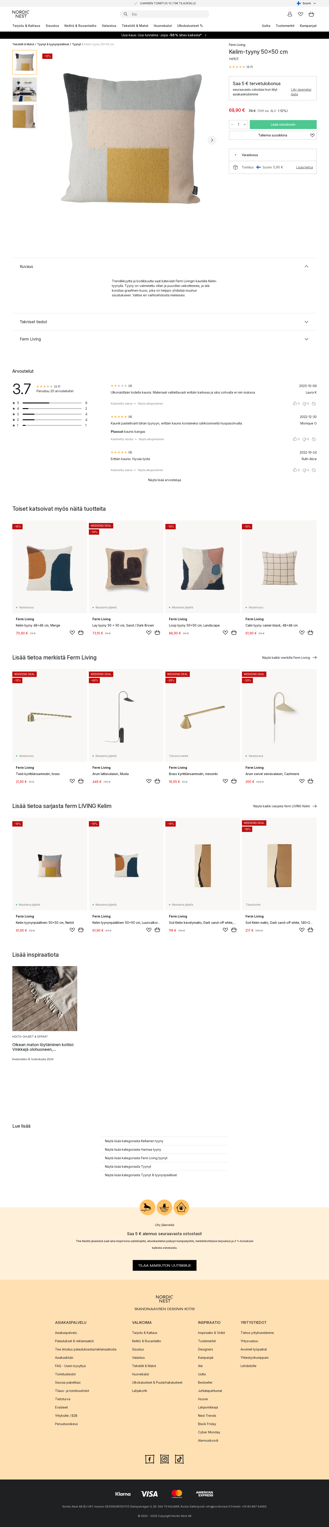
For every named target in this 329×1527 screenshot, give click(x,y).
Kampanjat (308, 26)
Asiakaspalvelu (66, 1332)
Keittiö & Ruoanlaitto (80, 26)
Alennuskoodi (208, 1440)
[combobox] (307, 3)
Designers (205, 1349)
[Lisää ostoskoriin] (80, 632)
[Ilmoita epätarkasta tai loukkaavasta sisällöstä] (314, 403)
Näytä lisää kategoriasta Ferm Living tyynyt (136, 1158)
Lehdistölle (248, 1366)
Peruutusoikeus (66, 1424)
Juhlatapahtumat (210, 1390)
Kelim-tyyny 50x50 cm (99, 44)
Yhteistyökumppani (255, 1357)
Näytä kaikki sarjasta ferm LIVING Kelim (281, 806)
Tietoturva (62, 1399)
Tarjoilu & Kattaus (26, 26)
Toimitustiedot (65, 1374)
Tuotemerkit (285, 26)
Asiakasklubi (64, 1357)
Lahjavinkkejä (208, 1407)
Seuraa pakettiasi (68, 1382)
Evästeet (61, 1407)
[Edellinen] (52, 140)
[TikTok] (179, 1458)
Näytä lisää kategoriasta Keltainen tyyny (134, 1141)
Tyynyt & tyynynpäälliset (53, 44)
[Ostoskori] (311, 14)
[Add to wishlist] (72, 632)
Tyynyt (76, 44)
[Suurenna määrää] (245, 124)
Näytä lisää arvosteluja (164, 480)
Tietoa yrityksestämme (257, 1332)
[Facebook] (149, 1458)
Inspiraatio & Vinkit (211, 1332)
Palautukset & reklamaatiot (74, 1341)
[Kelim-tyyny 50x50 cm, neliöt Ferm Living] (132, 139)
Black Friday (207, 1424)
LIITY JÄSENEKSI (155, 3)
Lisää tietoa (304, 167)
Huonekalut (163, 26)
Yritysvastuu (249, 1341)
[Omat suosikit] (300, 14)
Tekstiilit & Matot (135, 26)
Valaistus (109, 26)
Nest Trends (207, 1415)
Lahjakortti (139, 1390)
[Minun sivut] (289, 14)
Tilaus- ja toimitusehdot (72, 1390)
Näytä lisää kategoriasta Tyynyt (128, 1166)
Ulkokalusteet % (190, 26)
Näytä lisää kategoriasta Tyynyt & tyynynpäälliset (141, 1175)
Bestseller (205, 1382)
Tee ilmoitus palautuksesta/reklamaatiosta (85, 1349)
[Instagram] (164, 1458)
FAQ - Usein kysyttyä (70, 1366)
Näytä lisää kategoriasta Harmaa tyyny (133, 1149)
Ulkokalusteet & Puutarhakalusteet (157, 1382)
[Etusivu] (20, 14)
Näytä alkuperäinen (150, 403)
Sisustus (52, 26)
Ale (200, 1366)
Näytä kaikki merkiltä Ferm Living (286, 657)
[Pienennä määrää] (232, 124)
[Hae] (125, 14)
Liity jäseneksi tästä (301, 92)
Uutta (266, 26)
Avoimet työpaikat (254, 1349)
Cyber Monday (209, 1432)
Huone (203, 1399)
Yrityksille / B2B (66, 1415)
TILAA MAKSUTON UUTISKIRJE (164, 1265)
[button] (241, 67)
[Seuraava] (211, 140)
